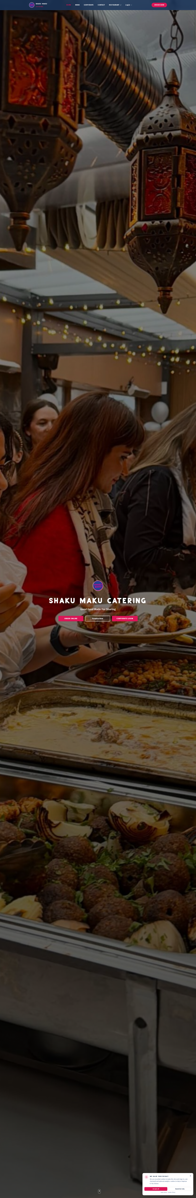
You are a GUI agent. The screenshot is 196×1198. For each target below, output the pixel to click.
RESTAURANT (114, 5)
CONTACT (101, 5)
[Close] (190, 1176)
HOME (68, 5)
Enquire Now (97, 618)
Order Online (70, 618)
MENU (77, 5)
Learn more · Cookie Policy (168, 1192)
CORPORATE (89, 5)
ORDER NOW (159, 5)
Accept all (156, 1189)
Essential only (179, 1189)
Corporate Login (124, 618)
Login (127, 5)
